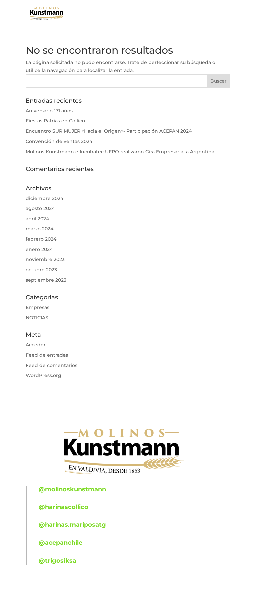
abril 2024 (37, 219)
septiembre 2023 (46, 280)
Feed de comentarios (51, 365)
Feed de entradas (47, 355)
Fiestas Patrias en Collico (55, 121)
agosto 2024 (40, 208)
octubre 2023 (41, 270)
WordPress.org (43, 375)
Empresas (37, 307)
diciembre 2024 (44, 198)
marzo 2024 (39, 229)
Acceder (36, 345)
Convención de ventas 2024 (59, 141)
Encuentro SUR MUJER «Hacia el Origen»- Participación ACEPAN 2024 (109, 131)
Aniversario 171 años (49, 111)
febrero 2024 (41, 239)
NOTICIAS (37, 318)
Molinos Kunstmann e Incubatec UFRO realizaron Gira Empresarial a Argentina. (120, 152)
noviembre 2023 (45, 259)
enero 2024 (39, 249)
